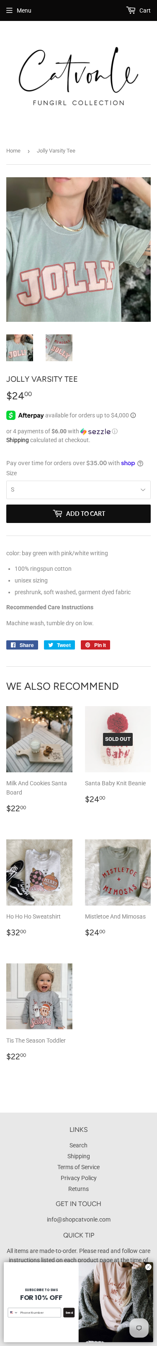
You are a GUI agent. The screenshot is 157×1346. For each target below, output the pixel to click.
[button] (78, 431)
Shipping (17, 440)
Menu (24, 10)
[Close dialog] (148, 1267)
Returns (78, 1189)
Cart (144, 10)
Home (13, 151)
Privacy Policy (79, 1178)
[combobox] (13, 1312)
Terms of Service (78, 1167)
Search (78, 1145)
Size (11, 473)
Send (69, 1312)
